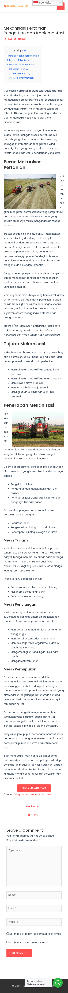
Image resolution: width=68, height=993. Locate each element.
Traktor (22, 39)
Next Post (34, 815)
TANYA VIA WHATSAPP (34, 788)
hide (24, 51)
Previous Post (34, 806)
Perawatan (10, 39)
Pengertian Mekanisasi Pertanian (33, 794)
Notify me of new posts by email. (29, 942)
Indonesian (45, 2)
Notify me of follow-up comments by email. (35, 934)
